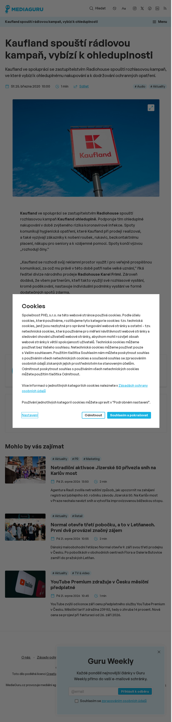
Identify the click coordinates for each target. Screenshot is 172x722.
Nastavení (30, 415)
